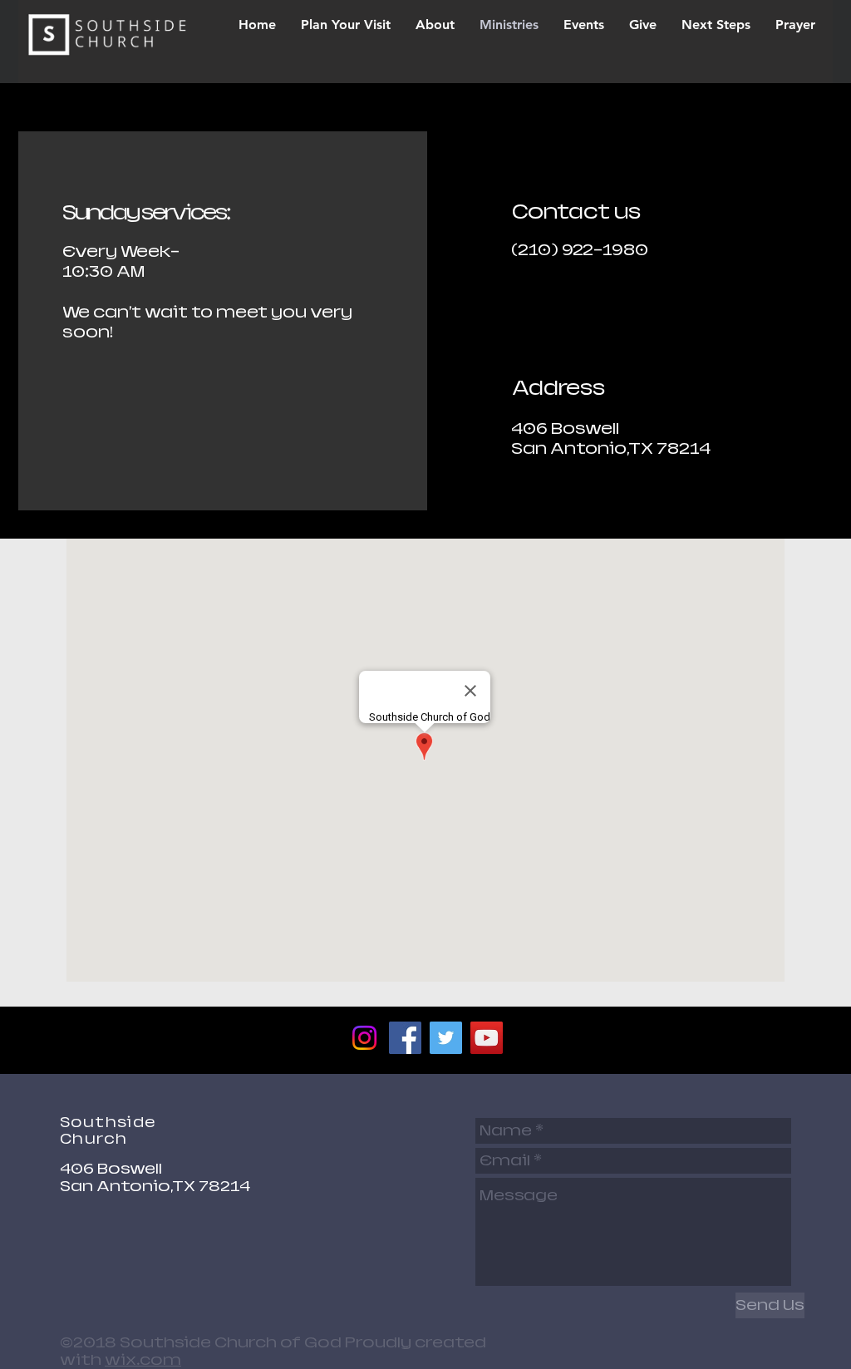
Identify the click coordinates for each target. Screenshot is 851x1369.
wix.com (143, 1360)
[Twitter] (446, 1038)
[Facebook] (405, 1038)
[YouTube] (486, 1038)
